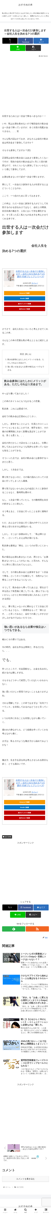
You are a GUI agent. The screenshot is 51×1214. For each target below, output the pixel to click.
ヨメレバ (35, 283)
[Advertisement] (25, 84)
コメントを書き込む (25, 1179)
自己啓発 (8, 837)
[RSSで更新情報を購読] (37, 929)
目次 (22, 354)
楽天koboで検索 (24, 309)
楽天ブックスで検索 (24, 303)
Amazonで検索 (24, 293)
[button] (33, 48)
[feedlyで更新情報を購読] (13, 929)
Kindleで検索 (24, 298)
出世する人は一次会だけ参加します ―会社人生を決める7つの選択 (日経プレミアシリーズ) (30, 274)
